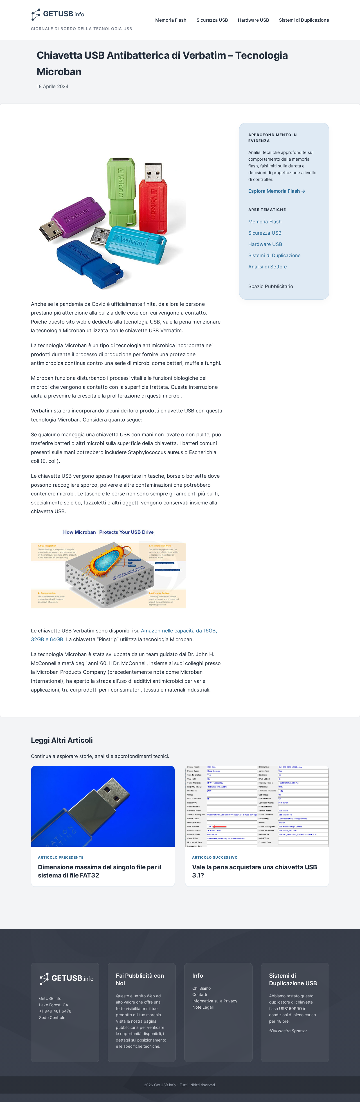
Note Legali (202, 1007)
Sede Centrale (52, 1017)
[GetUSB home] (65, 979)
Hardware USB (253, 20)
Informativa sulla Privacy (214, 1000)
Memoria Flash (170, 20)
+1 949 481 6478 (55, 1011)
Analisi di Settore (267, 267)
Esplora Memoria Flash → (276, 191)
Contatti (199, 994)
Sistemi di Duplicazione (304, 20)
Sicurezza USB (212, 20)
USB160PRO (291, 1008)
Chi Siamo (201, 988)
